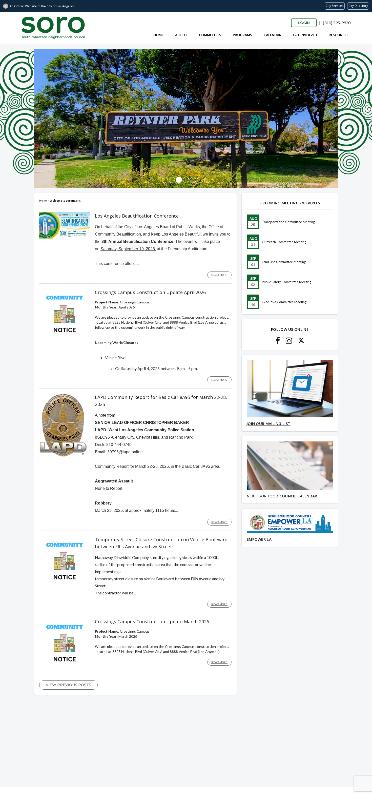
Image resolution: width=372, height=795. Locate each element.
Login (304, 23)
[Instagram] (289, 342)
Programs (242, 35)
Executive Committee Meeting (284, 302)
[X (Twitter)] (301, 342)
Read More (219, 275)
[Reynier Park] (179, 180)
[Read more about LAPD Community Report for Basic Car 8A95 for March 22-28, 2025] (63, 455)
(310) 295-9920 (336, 22)
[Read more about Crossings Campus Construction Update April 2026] (64, 338)
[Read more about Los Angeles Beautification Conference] (64, 237)
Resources (338, 35)
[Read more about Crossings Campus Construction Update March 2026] (64, 667)
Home (158, 35)
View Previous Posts (68, 685)
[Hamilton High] (207, 180)
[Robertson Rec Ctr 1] (200, 180)
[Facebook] (277, 342)
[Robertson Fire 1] (186, 180)
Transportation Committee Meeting (288, 222)
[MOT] (193, 180)
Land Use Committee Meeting (284, 262)
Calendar (272, 35)
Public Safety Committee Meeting (286, 282)
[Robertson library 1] (172, 180)
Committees (210, 35)
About (181, 35)
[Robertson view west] (165, 180)
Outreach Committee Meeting (284, 242)
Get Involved (305, 35)
